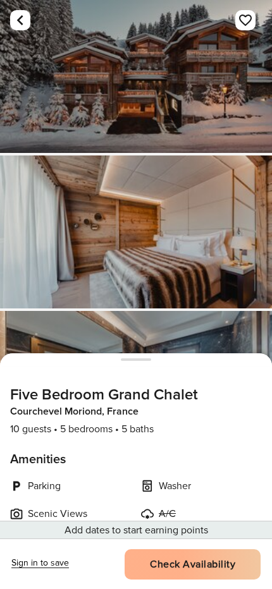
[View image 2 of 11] (136, 231)
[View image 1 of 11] (136, 76)
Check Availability (192, 564)
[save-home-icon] (245, 20)
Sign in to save (40, 562)
